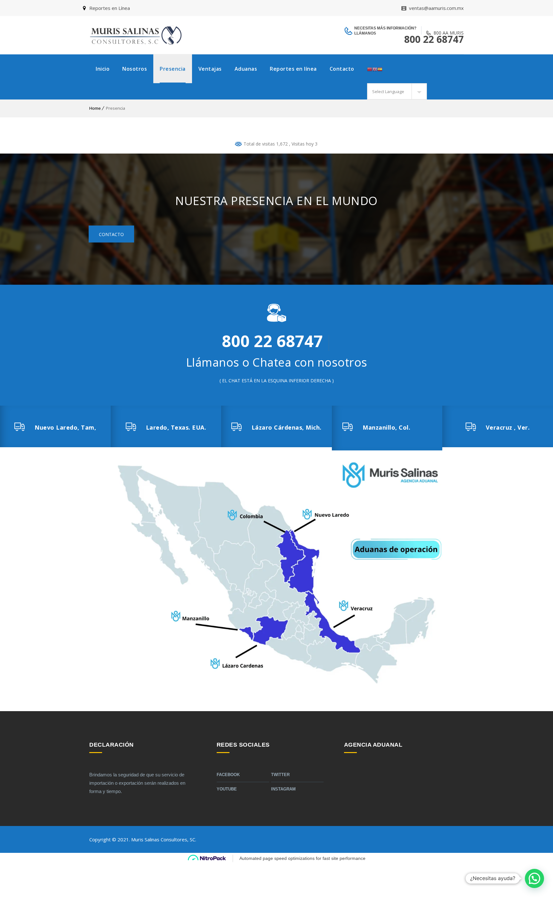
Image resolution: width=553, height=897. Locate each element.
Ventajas (210, 68)
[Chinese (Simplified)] (369, 68)
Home (95, 108)
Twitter (280, 774)
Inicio (102, 68)
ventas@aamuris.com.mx (436, 8)
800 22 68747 (434, 39)
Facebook (228, 774)
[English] (374, 68)
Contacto (342, 68)
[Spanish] (379, 68)
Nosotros (134, 68)
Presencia (173, 68)
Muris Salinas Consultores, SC (163, 839)
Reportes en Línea (109, 8)
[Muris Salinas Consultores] (135, 35)
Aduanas (246, 68)
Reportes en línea (293, 68)
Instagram (283, 789)
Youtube (227, 789)
